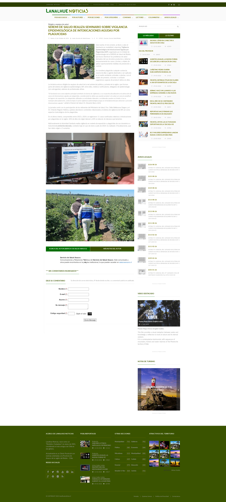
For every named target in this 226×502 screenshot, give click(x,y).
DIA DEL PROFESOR (146, 51)
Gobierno (138, 442)
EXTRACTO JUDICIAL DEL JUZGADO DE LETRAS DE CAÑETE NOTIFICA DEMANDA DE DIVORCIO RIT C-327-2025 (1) (164, 263)
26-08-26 (153, 164)
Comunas (127, 17)
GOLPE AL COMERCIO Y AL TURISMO (159, 388)
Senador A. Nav (122, 471)
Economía (138, 447)
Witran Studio (175, 470)
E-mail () (63, 294)
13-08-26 (153, 200)
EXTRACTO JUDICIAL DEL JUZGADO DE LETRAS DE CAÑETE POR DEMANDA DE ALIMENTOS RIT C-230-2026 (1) (164, 228)
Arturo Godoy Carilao (98, 465)
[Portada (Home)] (62, 4)
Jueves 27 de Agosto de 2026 (127, 4)
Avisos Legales (170, 17)
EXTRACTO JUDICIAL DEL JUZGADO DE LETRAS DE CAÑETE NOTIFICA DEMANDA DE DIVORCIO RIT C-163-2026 (164, 169)
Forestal (122, 465)
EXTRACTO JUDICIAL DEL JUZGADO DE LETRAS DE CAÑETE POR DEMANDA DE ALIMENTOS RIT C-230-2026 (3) (164, 205)
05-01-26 (153, 270)
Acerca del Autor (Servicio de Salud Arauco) (68, 249)
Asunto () (63, 299)
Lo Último (169, 35)
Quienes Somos (147, 496)
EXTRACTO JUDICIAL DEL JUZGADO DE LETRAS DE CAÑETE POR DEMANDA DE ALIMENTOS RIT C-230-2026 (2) (164, 216)
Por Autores (77, 17)
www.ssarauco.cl (125, 262)
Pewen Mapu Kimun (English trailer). (151, 321)
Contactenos (176, 496)
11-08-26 (153, 223)
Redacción (95, 441)
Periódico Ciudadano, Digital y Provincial (76, 4)
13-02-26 (153, 235)
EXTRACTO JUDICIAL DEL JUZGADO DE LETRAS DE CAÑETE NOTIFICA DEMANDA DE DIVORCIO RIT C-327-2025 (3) (164, 240)
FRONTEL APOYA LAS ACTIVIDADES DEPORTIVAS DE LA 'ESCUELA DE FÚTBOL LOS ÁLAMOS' (163, 124)
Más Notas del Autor (112, 249)
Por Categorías (111, 17)
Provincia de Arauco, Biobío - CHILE (103, 4)
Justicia (138, 471)
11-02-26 (153, 246)
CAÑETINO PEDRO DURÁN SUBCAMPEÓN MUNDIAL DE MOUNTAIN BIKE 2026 (160, 72)
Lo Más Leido (148, 35)
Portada (136, 496)
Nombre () (63, 289)
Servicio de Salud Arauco (83, 38)
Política (122, 447)
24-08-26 (153, 188)
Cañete (138, 459)
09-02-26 (153, 258)
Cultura (122, 459)
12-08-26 (153, 211)
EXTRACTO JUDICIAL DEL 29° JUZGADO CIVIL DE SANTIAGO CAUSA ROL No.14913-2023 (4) (163, 274)
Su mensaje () (61, 305)
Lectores (139, 17)
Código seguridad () (58, 313)
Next (178, 389)
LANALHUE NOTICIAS (53, 4)
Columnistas (153, 17)
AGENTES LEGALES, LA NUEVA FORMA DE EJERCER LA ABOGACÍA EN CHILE (163, 60)
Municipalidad (122, 442)
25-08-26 (153, 176)
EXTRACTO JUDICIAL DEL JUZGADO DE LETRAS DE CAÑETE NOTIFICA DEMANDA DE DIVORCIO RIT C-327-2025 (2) (164, 251)
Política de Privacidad (162, 496)
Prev (139, 389)
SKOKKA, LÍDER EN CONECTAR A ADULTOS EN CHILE (162, 42)
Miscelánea (122, 453)
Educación (138, 465)
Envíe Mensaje (90, 320)
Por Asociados (60, 17)
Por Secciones (94, 17)
